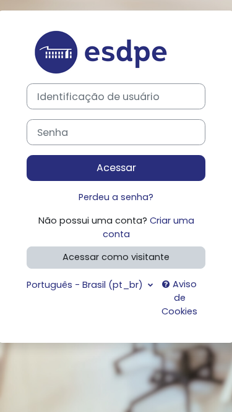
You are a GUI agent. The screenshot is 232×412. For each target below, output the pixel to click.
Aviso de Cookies (179, 297)
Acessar (116, 168)
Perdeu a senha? (116, 197)
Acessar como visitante (116, 257)
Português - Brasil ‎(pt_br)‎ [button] (86, 285)
